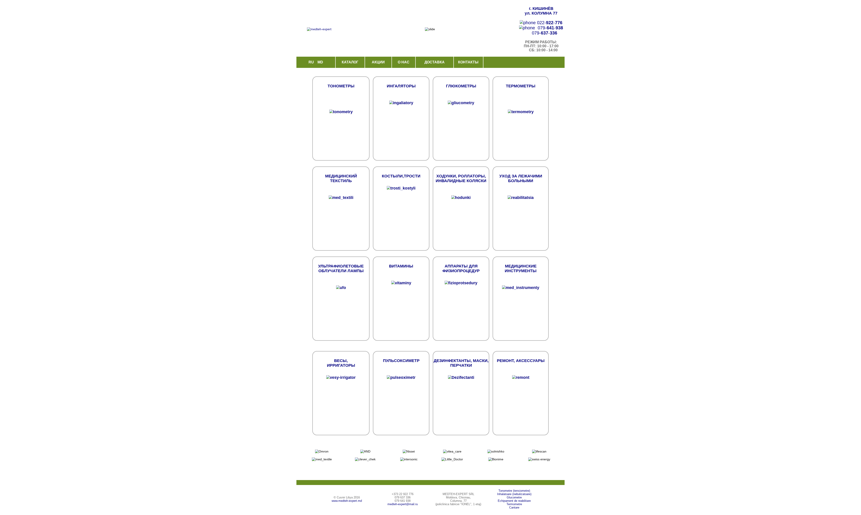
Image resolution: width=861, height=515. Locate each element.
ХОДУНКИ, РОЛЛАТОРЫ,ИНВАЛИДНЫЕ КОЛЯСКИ (461, 178)
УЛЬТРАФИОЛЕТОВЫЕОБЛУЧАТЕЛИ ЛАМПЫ (341, 268)
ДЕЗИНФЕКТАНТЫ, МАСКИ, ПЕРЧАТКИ (461, 363)
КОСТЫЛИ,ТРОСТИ (401, 176)
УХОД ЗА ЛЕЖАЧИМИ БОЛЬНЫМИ (520, 178)
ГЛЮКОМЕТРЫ (461, 86)
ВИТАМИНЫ (401, 266)
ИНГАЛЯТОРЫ (401, 86)
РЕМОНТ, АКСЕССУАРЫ (521, 360)
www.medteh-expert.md (347, 500)
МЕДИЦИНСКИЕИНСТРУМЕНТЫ (521, 268)
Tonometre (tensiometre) (514, 490)
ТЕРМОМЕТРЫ (520, 86)
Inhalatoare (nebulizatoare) (514, 494)
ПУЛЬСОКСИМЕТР (401, 360)
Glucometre (514, 497)
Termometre (514, 504)
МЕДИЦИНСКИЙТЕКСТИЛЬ (341, 178)
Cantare (514, 507)
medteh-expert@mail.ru (402, 504)
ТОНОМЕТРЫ (341, 86)
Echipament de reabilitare (514, 500)
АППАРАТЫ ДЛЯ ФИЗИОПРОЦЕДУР (461, 268)
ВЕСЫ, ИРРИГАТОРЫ (341, 363)
